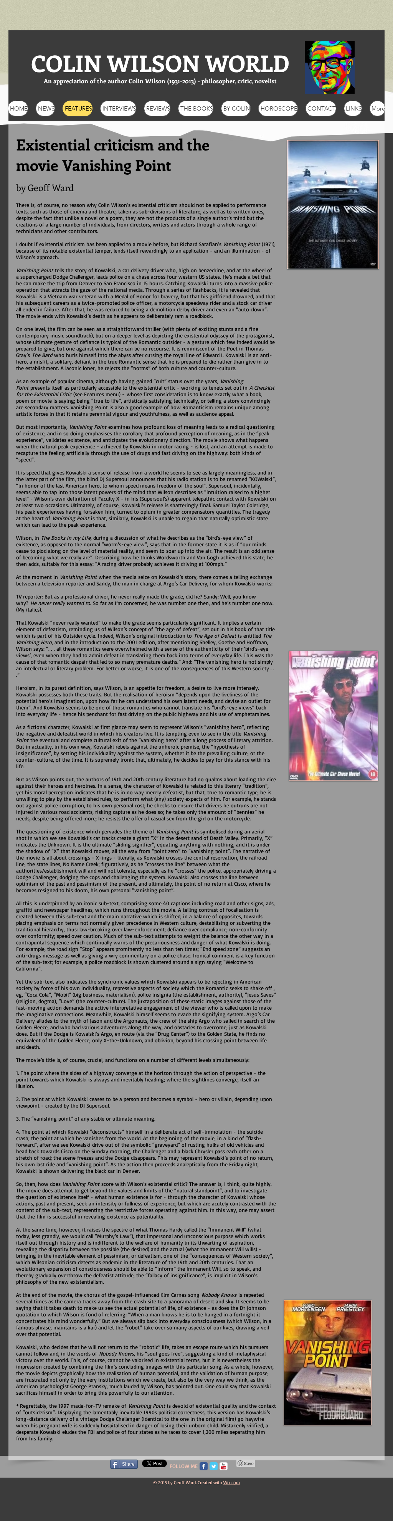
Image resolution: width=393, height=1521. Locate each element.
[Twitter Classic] (214, 1466)
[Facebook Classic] (204, 1466)
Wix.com (231, 1482)
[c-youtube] (224, 1466)
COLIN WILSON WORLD (160, 62)
